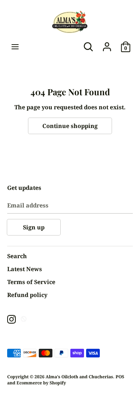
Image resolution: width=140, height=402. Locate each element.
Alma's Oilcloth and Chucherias (79, 377)
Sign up (34, 227)
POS (120, 377)
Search (17, 256)
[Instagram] (11, 319)
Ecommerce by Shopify (41, 383)
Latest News (24, 269)
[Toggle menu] (15, 46)
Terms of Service (31, 282)
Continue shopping (70, 126)
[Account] (107, 44)
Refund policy (27, 295)
